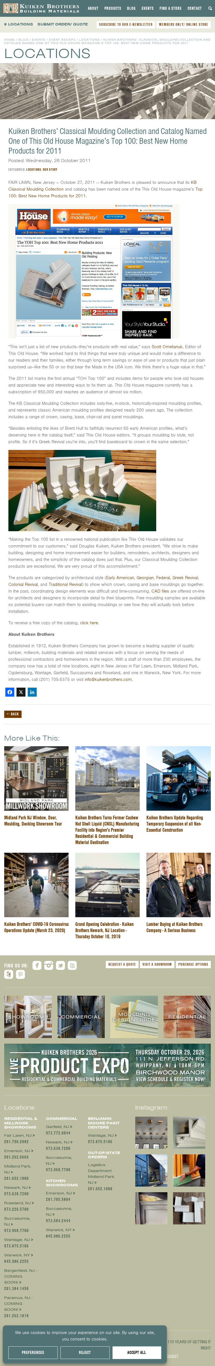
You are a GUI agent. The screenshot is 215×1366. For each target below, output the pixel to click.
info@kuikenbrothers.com (108, 679)
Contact (195, 8)
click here (89, 623)
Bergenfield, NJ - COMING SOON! (20, 1276)
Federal (163, 578)
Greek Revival (185, 578)
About (93, 8)
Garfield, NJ (57, 1126)
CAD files (160, 591)
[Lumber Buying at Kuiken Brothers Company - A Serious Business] (178, 856)
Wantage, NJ (17, 1239)
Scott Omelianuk (167, 347)
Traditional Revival (65, 584)
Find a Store (171, 8)
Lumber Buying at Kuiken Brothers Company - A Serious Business (174, 927)
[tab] (93, 8)
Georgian (145, 578)
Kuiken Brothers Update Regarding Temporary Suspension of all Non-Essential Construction (174, 823)
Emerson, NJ (17, 1150)
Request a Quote (122, 964)
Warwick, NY (17, 1255)
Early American (120, 578)
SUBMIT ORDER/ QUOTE (63, 24)
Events (148, 8)
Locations (89, 39)
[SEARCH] (210, 8)
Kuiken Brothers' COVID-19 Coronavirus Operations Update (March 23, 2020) (36, 927)
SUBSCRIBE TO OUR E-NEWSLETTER (126, 24)
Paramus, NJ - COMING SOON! (18, 1303)
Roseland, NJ (17, 1203)
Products (112, 8)
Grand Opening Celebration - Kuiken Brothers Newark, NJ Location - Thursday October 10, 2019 (104, 930)
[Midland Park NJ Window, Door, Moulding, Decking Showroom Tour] (36, 749)
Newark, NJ (16, 1187)
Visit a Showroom (157, 964)
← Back (13, 713)
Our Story (50, 169)
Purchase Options (193, 964)
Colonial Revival (23, 584)
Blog (131, 8)
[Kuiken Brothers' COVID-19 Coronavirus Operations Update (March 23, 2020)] (36, 856)
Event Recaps (62, 39)
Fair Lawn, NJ (18, 1135)
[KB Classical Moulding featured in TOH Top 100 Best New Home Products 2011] (93, 207)
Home (9, 39)
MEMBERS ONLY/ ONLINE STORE (183, 24)
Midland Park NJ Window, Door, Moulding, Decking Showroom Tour (33, 820)
